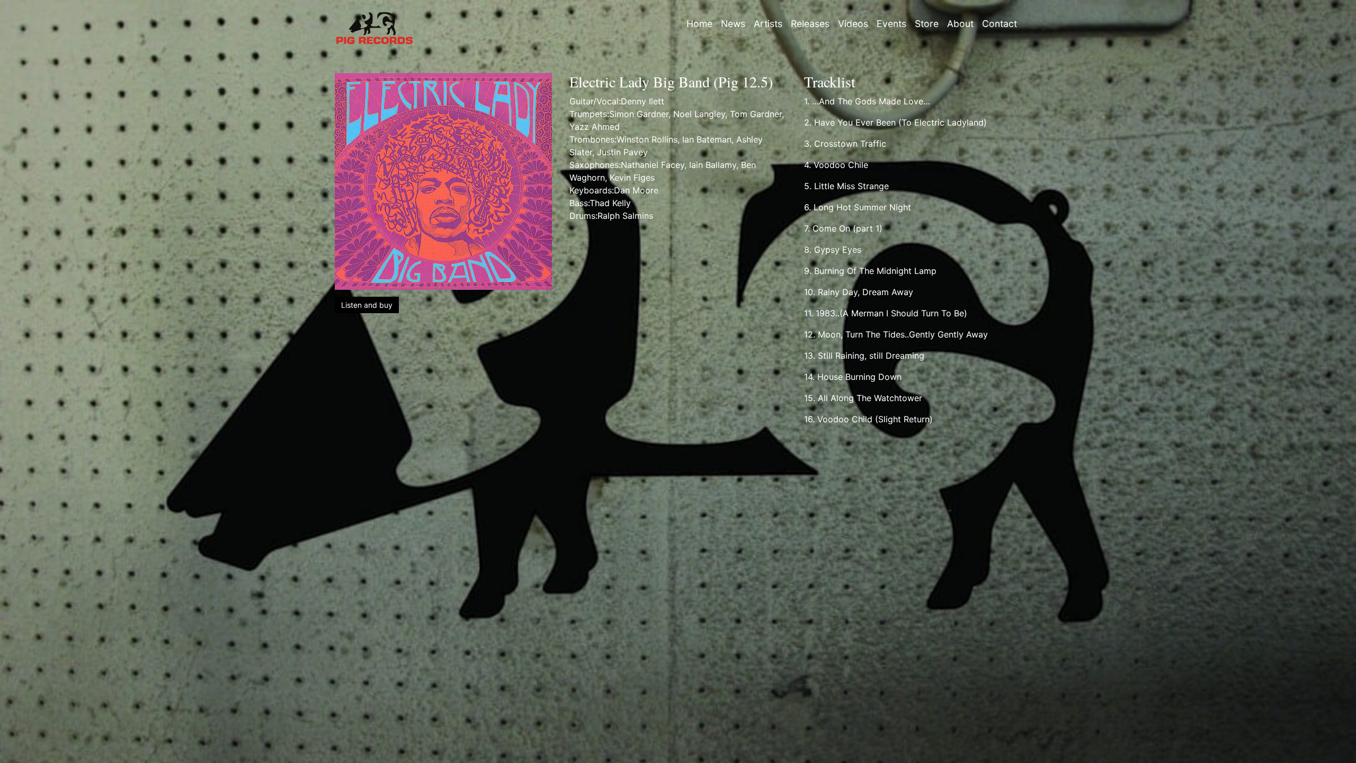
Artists (768, 23)
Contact (999, 23)
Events (891, 23)
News (733, 23)
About (960, 23)
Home (699, 23)
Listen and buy (366, 304)
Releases (810, 23)
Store (927, 23)
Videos (853, 23)
